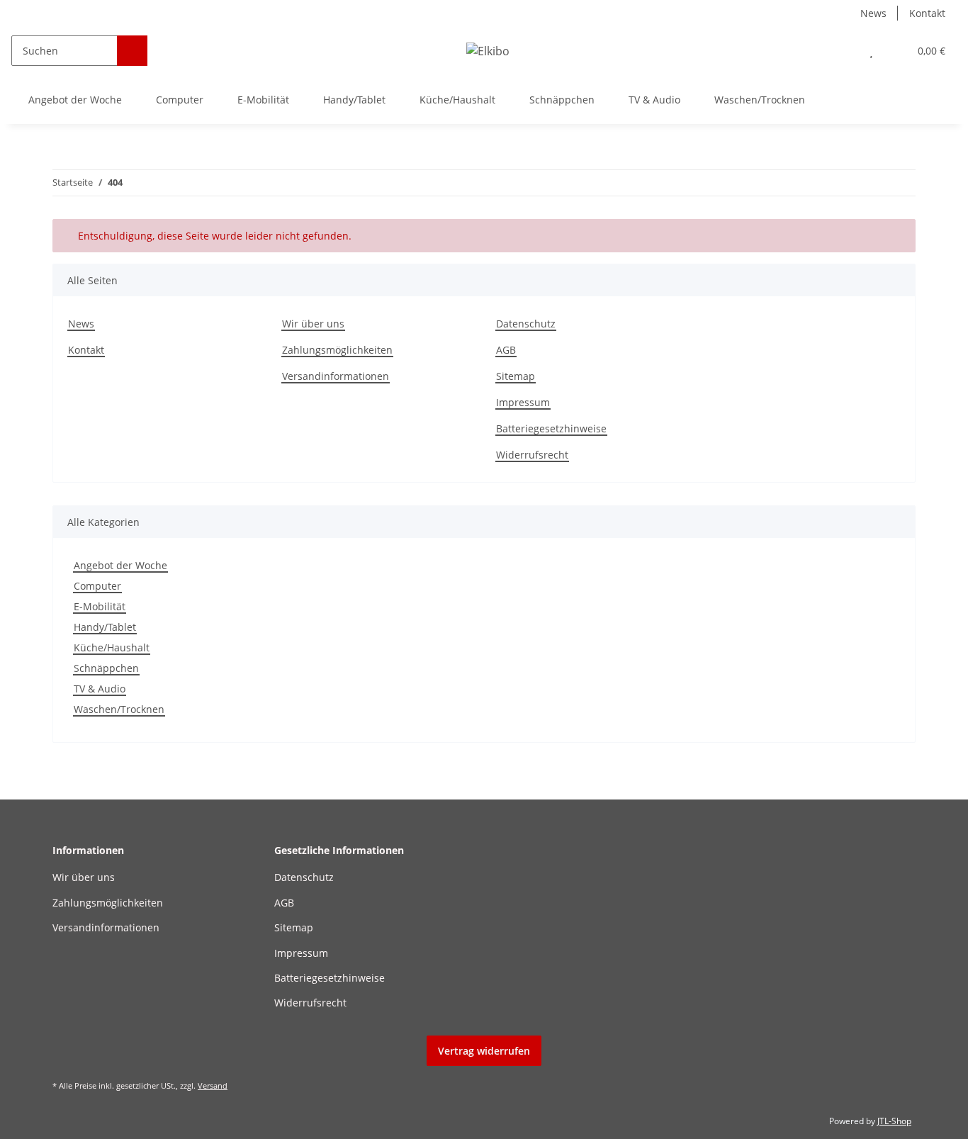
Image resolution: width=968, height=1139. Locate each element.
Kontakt (927, 13)
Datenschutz (526, 323)
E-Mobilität (99, 606)
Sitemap (515, 376)
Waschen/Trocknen (119, 709)
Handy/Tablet (105, 627)
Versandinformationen (335, 376)
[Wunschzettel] (871, 50)
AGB (506, 350)
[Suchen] (132, 50)
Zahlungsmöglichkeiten (337, 350)
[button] (843, 50)
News (873, 13)
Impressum (523, 402)
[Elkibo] (488, 51)
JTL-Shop (894, 1121)
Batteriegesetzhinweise (551, 428)
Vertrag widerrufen (484, 1050)
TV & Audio (99, 688)
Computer (97, 586)
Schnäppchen (106, 668)
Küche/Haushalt (112, 647)
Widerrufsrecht (532, 454)
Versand (212, 1085)
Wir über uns (313, 323)
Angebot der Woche (120, 565)
